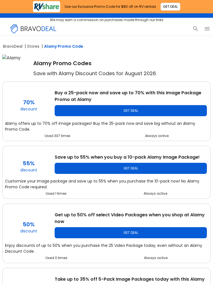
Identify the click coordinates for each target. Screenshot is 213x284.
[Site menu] (207, 28)
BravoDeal (12, 46)
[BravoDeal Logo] (33, 29)
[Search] (195, 28)
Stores (33, 46)
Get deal (130, 110)
